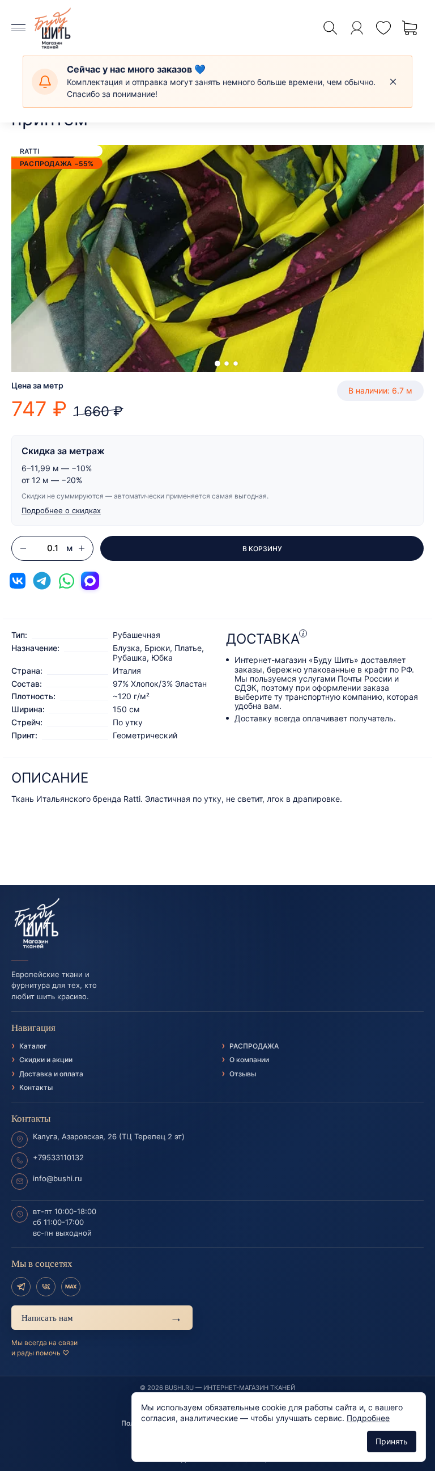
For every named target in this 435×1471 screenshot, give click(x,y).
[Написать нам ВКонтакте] (17, 580)
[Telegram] (21, 1286)
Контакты (36, 1087)
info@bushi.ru (57, 1178)
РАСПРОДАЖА (254, 1046)
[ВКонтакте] (46, 1286)
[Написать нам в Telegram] (42, 580)
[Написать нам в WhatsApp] (66, 580)
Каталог (33, 1046)
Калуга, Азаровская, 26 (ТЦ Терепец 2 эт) (109, 1136)
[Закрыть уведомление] (393, 82)
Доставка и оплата (51, 1074)
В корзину (262, 548)
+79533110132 (58, 1157)
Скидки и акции (45, 1059)
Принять (392, 1441)
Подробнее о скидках (61, 510)
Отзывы (242, 1074)
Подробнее (368, 1418)
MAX (70, 1286)
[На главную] (217, 924)
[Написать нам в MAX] (90, 581)
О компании (249, 1059)
